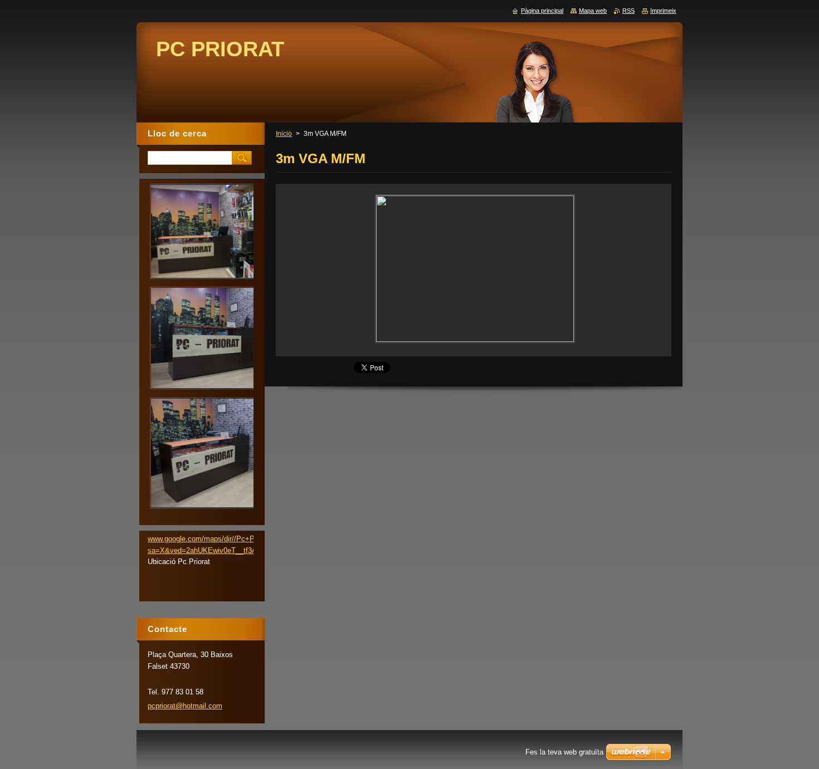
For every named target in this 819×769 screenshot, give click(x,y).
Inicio (284, 133)
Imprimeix (663, 10)
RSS (628, 10)
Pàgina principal (542, 10)
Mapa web (593, 10)
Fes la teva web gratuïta (564, 752)
